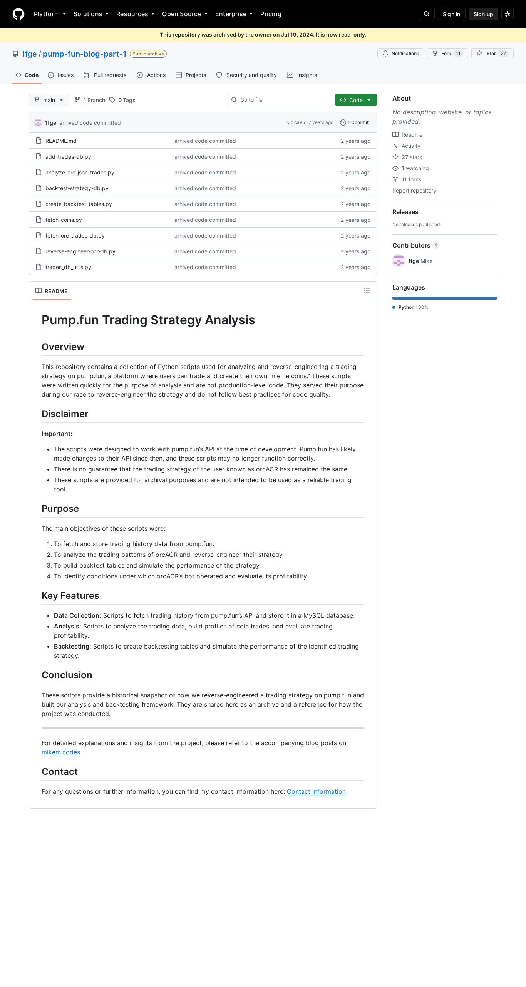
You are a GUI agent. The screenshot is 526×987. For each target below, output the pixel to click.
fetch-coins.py (63, 219)
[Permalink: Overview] (36, 346)
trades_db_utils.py (68, 267)
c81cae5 (295, 122)
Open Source (181, 14)
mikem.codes (61, 752)
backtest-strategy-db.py (77, 188)
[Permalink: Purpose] (36, 508)
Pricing (270, 14)
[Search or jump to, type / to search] (427, 14)
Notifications (405, 53)
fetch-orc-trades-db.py (75, 235)
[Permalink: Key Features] (36, 595)
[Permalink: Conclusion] (36, 675)
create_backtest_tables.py (78, 204)
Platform (47, 14)
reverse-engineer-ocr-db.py (80, 251)
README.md (61, 140)
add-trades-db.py (68, 156)
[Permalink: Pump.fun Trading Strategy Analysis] (36, 320)
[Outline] (367, 291)
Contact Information (316, 791)
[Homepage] (18, 14)
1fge (29, 54)
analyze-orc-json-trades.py (79, 172)
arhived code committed (90, 122)
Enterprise (230, 14)
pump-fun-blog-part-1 (85, 54)
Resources (132, 14)
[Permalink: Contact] (36, 771)
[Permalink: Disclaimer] (36, 413)
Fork (451, 53)
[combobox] (282, 100)
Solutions (88, 14)
